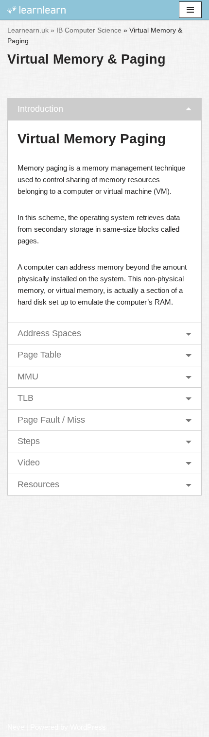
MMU (27, 376)
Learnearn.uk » (30, 30)
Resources (38, 484)
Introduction (40, 109)
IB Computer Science (89, 30)
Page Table (39, 355)
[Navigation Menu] (190, 9)
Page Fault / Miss (51, 420)
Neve (15, 727)
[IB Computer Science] (36, 10)
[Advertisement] (104, 609)
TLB (25, 398)
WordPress (88, 727)
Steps (28, 441)
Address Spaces (49, 333)
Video (28, 462)
